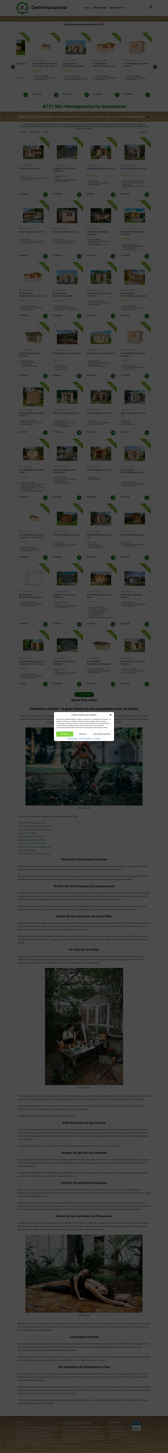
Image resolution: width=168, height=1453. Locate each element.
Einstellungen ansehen (102, 734)
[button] (110, 715)
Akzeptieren (64, 734)
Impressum (97, 738)
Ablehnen (82, 734)
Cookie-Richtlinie (72, 738)
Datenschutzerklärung (86, 738)
